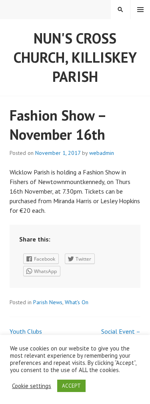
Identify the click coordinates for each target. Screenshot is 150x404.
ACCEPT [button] (71, 385)
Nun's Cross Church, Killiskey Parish (75, 57)
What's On (76, 302)
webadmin (101, 152)
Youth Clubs (26, 331)
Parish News (47, 302)
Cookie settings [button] (31, 386)
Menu (140, 10)
